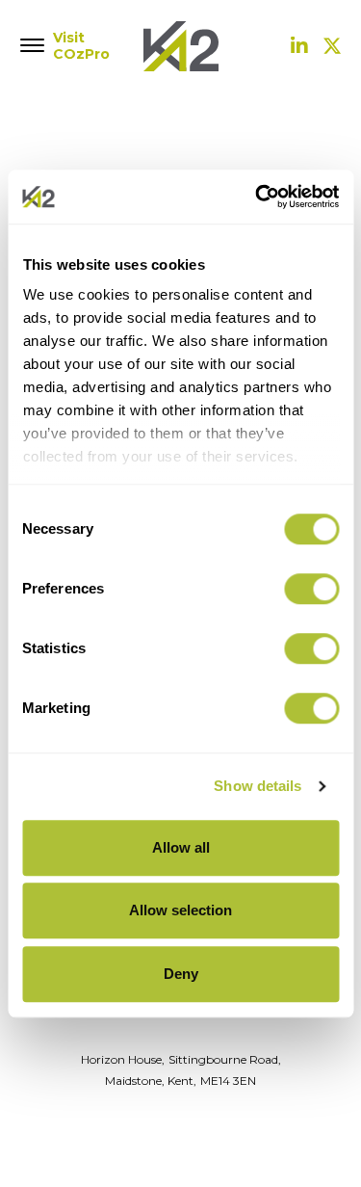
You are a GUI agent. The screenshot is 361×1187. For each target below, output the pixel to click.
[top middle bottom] (33, 46)
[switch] (311, 588)
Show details (257, 786)
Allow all (181, 847)
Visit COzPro (77, 46)
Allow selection (180, 910)
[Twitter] (332, 46)
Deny (181, 973)
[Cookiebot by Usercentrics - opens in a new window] (257, 196)
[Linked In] (299, 46)
